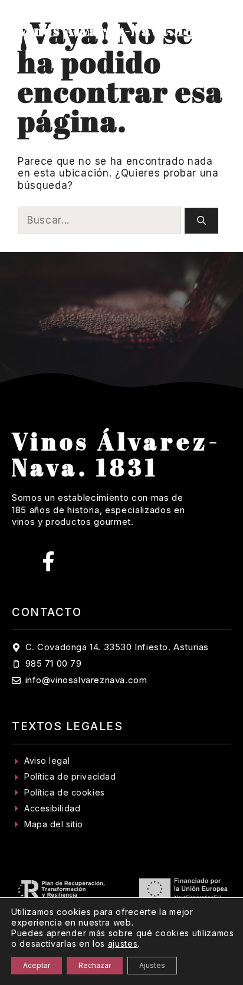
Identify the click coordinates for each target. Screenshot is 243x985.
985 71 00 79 (53, 663)
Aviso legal (47, 761)
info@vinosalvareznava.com (86, 679)
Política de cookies (64, 792)
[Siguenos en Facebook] (48, 561)
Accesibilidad (52, 808)
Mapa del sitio (53, 824)
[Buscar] (201, 221)
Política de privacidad (70, 776)
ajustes (123, 944)
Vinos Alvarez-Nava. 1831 (114, 30)
